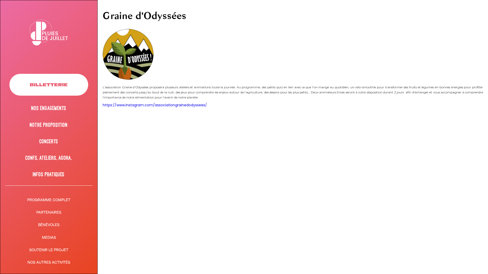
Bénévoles (48, 224)
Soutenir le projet (48, 250)
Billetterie (49, 85)
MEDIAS (49, 237)
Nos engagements (48, 108)
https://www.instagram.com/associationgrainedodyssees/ (155, 105)
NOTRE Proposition (49, 125)
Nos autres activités (48, 262)
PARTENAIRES (48, 212)
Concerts (48, 141)
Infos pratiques (49, 174)
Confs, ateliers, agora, (48, 158)
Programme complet (48, 200)
